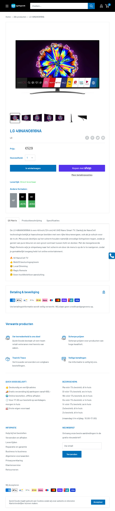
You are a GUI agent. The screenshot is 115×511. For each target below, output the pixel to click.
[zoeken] (91, 6)
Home (8, 17)
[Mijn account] (101, 5)
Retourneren (12, 469)
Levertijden (11, 442)
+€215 (23, 203)
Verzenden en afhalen (16, 437)
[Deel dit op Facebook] (87, 137)
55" (22, 196)
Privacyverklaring (14, 460)
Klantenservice (13, 465)
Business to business (16, 451)
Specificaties (53, 220)
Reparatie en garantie (16, 446)
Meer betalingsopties (82, 174)
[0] (107, 6)
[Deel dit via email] (103, 137)
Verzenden (72, 454)
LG (11, 138)
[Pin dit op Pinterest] (92, 137)
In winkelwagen (33, 168)
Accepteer (98, 502)
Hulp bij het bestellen (16, 433)
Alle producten (20, 17)
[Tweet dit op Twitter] (98, 137)
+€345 (32, 203)
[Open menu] (7, 6)
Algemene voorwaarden (17, 456)
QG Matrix (12, 220)
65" (31, 196)
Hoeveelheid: (16, 157)
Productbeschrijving (32, 220)
